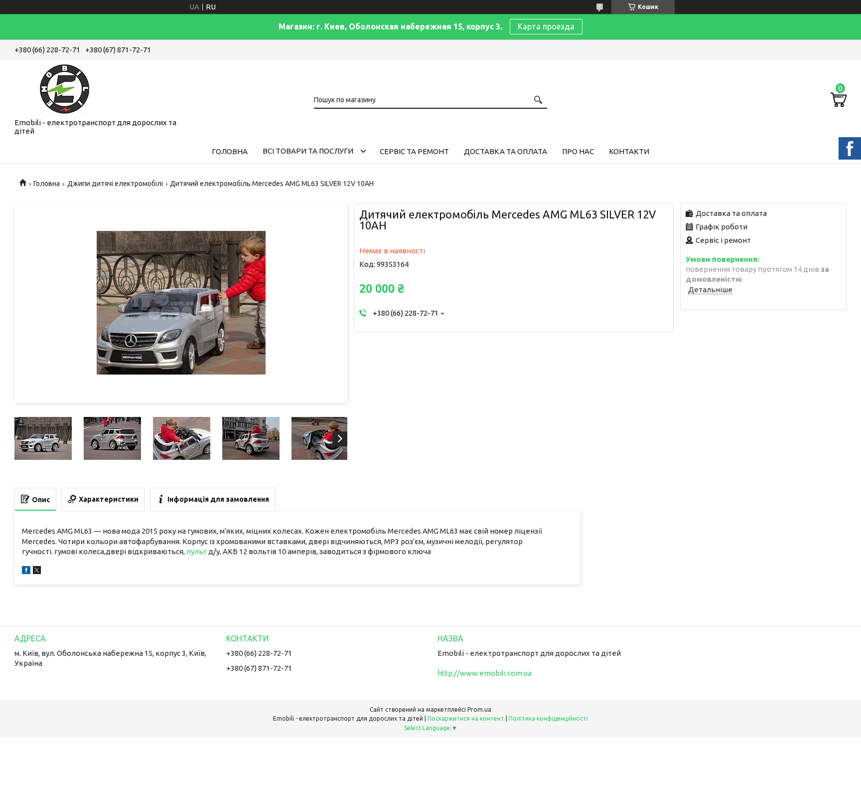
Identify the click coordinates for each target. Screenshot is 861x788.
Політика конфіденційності (548, 718)
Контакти (629, 151)
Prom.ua (479, 709)
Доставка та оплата (505, 151)
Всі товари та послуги (308, 151)
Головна (230, 151)
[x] (37, 571)
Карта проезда (546, 26)
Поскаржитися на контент (466, 718)
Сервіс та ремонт (414, 151)
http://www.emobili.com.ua (484, 673)
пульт (196, 551)
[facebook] (26, 571)
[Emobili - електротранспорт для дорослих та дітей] (64, 87)
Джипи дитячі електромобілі (115, 184)
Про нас (578, 151)
